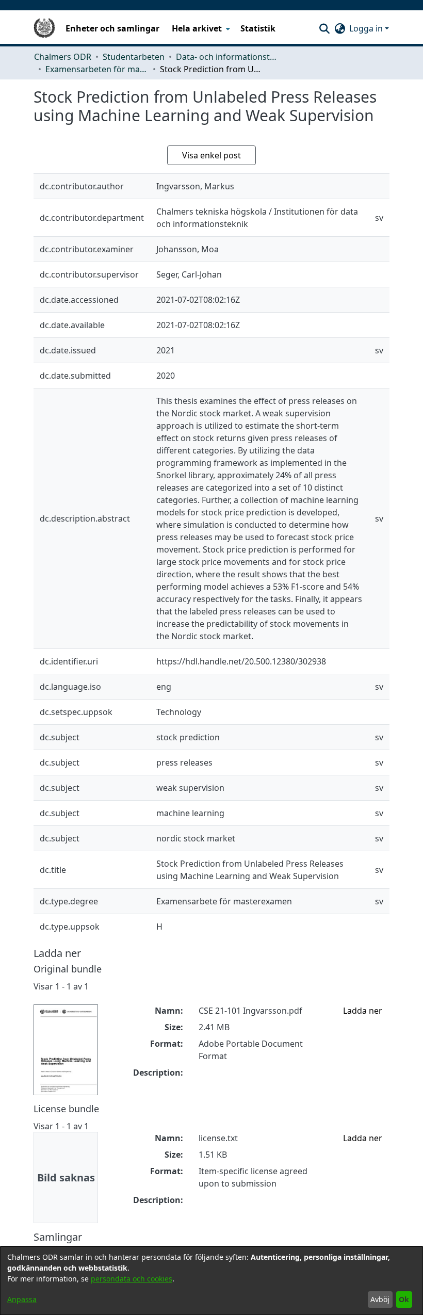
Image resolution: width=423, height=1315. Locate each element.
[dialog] (211, 1280)
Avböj (379, 1299)
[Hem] (44, 28)
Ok (404, 1299)
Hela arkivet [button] (197, 28)
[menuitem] (200, 28)
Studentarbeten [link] (134, 56)
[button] (324, 28)
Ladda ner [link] (362, 1010)
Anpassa (22, 1299)
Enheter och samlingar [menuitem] (112, 28)
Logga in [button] (367, 28)
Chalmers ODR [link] (62, 56)
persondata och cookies (131, 1279)
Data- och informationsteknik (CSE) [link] (227, 56)
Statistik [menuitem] (257, 28)
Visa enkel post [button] (211, 155)
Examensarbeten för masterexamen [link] (97, 69)
